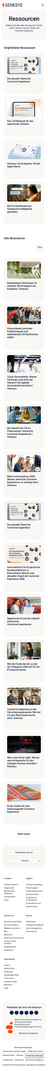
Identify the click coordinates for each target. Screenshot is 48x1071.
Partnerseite (31, 922)
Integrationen (9, 888)
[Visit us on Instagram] (17, 1013)
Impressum (19, 1060)
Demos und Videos (11, 925)
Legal (6, 988)
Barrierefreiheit (9, 1055)
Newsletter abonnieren (28, 1033)
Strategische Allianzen (35, 925)
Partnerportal (31, 931)
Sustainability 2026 (11, 975)
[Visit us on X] (22, 1013)
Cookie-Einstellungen (34, 1056)
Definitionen (8, 950)
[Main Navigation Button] (42, 4)
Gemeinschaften (32, 894)
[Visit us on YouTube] (31, 1013)
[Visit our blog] (36, 1013)
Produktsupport (32, 888)
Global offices (9, 968)
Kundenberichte (10, 947)
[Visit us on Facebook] (26, 1013)
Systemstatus (31, 906)
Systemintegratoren (34, 928)
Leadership (8, 972)
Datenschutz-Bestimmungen (14, 1051)
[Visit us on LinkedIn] (12, 1013)
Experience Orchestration (14, 938)
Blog (5, 931)
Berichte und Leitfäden (13, 922)
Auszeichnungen (10, 981)
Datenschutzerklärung (34, 1060)
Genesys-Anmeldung (34, 885)
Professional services (34, 891)
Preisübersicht (9, 897)
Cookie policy (8, 1060)
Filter (40, 247)
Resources (8, 935)
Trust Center (9, 978)
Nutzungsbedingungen (23, 1047)
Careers (7, 965)
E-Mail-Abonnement (35, 1051)
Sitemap (19, 1055)
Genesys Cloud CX (11, 885)
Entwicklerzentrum (33, 903)
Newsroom (8, 985)
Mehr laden (24, 833)
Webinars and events (12, 928)
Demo (6, 900)
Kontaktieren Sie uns (24, 852)
